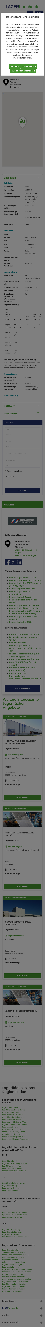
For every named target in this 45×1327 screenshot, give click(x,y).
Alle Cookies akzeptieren (23, 71)
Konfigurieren (29, 66)
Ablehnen (14, 66)
